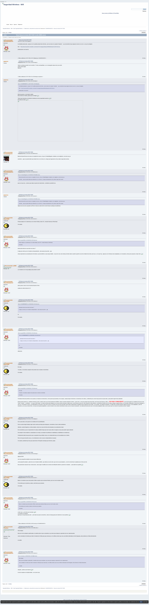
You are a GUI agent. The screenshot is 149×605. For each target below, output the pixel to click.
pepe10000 (6, 219)
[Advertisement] (74, 20)
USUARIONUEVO (48, 28)
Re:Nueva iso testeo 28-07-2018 (26, 61)
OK (141, 601)
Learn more (145, 601)
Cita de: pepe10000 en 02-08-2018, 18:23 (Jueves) (27, 240)
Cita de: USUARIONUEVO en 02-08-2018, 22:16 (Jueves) (29, 335)
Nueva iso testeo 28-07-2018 (25, 39)
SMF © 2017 (70, 599)
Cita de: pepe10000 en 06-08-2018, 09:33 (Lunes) (27, 501)
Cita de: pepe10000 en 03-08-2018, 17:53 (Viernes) (27, 388)
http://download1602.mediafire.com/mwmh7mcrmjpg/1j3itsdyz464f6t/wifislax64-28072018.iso (40, 46)
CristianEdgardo (8, 153)
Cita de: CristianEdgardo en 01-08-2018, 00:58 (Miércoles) (29, 174)
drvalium (6, 528)
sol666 (14, 265)
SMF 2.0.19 (65, 599)
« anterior (141, 30)
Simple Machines (76, 599)
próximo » (145, 30)
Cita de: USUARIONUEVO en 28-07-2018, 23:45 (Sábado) (28, 83)
